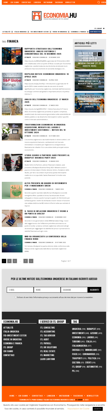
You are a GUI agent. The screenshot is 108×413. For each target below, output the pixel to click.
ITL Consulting (47, 327)
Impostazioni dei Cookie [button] (78, 408)
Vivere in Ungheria (12, 339)
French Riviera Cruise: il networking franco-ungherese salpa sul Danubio (89, 102)
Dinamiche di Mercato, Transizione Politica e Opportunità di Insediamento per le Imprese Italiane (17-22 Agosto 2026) (89, 59)
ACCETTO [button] (97, 409)
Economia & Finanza (31, 189)
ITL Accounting (47, 331)
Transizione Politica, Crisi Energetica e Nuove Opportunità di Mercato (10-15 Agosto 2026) (89, 81)
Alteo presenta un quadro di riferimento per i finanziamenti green (46, 184)
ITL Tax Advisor (47, 335)
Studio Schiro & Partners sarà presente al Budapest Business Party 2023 (47, 156)
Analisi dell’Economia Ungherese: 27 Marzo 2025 (46, 100)
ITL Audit (44, 339)
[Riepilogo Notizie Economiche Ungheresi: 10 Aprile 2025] (12, 81)
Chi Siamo (8, 351)
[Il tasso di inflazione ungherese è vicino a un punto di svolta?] (12, 218)
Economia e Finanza (12, 343)
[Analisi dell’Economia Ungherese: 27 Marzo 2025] (12, 106)
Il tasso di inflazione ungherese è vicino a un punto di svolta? (46, 212)
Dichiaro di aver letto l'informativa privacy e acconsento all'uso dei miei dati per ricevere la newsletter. (55, 297)
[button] (101, 2)
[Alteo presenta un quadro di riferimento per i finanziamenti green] (12, 190)
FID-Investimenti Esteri (15, 335)
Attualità (28, 57)
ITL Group (8, 347)
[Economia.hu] (54, 16)
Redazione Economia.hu (40, 57)
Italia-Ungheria (11, 331)
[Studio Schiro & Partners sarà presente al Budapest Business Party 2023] (12, 162)
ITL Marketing (47, 355)
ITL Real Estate (47, 351)
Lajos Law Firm (47, 359)
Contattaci (8, 355)
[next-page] (31, 261)
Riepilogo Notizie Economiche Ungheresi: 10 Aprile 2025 (47, 75)
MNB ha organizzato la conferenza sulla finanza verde (45, 237)
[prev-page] (95, 54)
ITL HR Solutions (48, 347)
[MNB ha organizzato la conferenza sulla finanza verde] (12, 243)
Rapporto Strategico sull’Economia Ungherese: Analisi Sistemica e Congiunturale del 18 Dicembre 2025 (43, 51)
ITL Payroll (45, 343)
